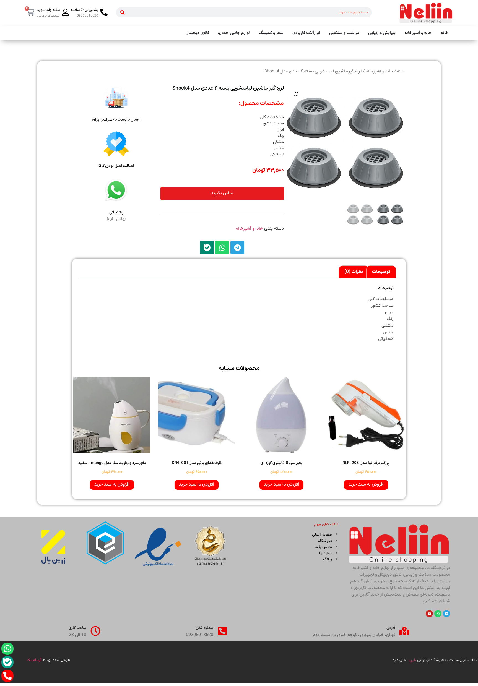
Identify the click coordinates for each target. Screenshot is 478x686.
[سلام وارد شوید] (65, 12)
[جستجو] (122, 12)
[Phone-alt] (7, 676)
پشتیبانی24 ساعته (84, 9)
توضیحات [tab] (381, 271)
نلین (412, 660)
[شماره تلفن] (222, 631)
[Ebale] (207, 247)
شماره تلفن (204, 628)
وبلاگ (327, 559)
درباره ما (325, 553)
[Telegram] (237, 247)
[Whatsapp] (222, 247)
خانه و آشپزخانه (379, 71)
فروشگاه (325, 541)
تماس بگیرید (222, 193)
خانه (401, 71)
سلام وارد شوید (48, 9)
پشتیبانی (116, 212)
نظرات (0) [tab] (353, 271)
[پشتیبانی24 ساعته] (104, 12)
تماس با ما (323, 547)
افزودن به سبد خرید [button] (366, 484)
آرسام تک (35, 660)
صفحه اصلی (322, 534)
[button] (296, 94)
